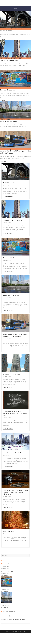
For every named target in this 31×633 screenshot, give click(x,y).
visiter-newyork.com (20, 631)
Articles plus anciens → (24, 550)
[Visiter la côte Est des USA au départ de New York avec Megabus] (15, 139)
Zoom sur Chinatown (7, 90)
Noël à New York (8, 531)
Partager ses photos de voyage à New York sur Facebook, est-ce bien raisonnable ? (15, 492)
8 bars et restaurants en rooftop (14, 622)
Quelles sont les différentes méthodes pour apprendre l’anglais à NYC (15, 413)
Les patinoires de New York (12, 453)
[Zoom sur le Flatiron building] (15, 48)
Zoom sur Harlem (6, 31)
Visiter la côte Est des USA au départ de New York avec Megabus (15, 335)
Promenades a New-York (6, 29)
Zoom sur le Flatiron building (10, 60)
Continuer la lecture (8, 196)
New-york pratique (4, 149)
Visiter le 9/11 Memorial (8, 121)
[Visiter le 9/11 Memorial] (15, 109)
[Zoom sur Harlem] (15, 19)
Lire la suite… (3, 39)
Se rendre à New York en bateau (18, 619)
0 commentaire (4, 570)
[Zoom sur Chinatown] (15, 78)
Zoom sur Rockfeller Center (12, 374)
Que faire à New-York (18, 29)
